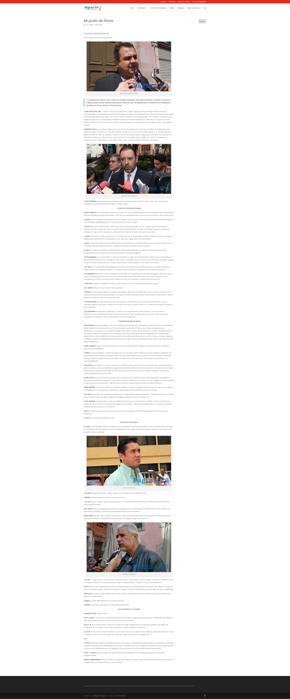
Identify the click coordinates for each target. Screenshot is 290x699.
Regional (181, 8)
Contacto (164, 2)
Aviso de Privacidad (183, 2)
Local (132, 8)
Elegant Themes (100, 696)
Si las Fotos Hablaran (158, 8)
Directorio (172, 2)
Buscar (202, 21)
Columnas (141, 8)
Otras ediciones (193, 8)
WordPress (121, 696)
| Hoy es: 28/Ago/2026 (199, 2)
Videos (172, 8)
